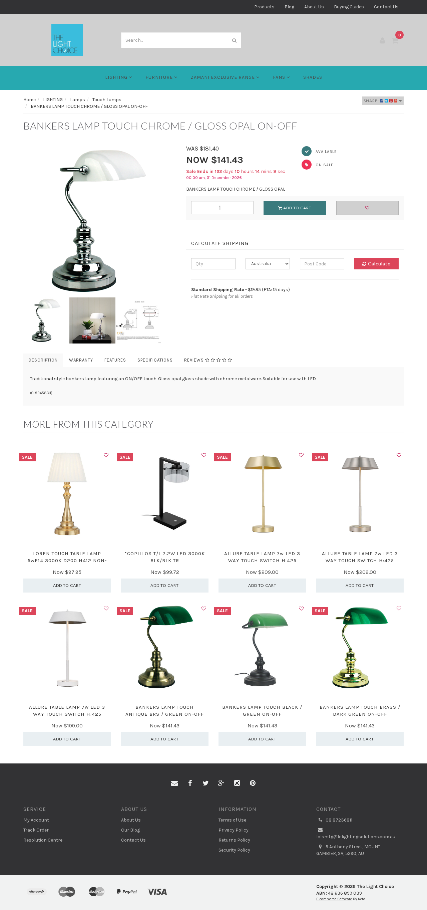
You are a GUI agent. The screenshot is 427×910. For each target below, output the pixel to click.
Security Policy (234, 850)
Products (264, 7)
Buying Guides (349, 7)
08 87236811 (338, 820)
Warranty (81, 360)
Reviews (194, 360)
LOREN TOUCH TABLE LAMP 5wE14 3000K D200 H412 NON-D (67, 560)
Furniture (159, 77)
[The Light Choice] (67, 39)
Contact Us (386, 7)
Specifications (155, 360)
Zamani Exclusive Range (223, 77)
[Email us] (174, 783)
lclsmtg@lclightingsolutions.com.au (355, 837)
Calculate (379, 263)
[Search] (234, 40)
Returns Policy (234, 840)
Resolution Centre (42, 840)
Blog (289, 7)
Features (115, 360)
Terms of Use (232, 820)
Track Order (36, 830)
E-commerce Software (334, 899)
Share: (372, 100)
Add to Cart (297, 207)
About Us (314, 7)
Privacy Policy (234, 830)
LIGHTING (117, 77)
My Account (36, 820)
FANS (280, 77)
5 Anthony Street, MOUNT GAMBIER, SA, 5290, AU (348, 850)
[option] (99, 221)
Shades (312, 77)
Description (43, 360)
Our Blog (130, 830)
